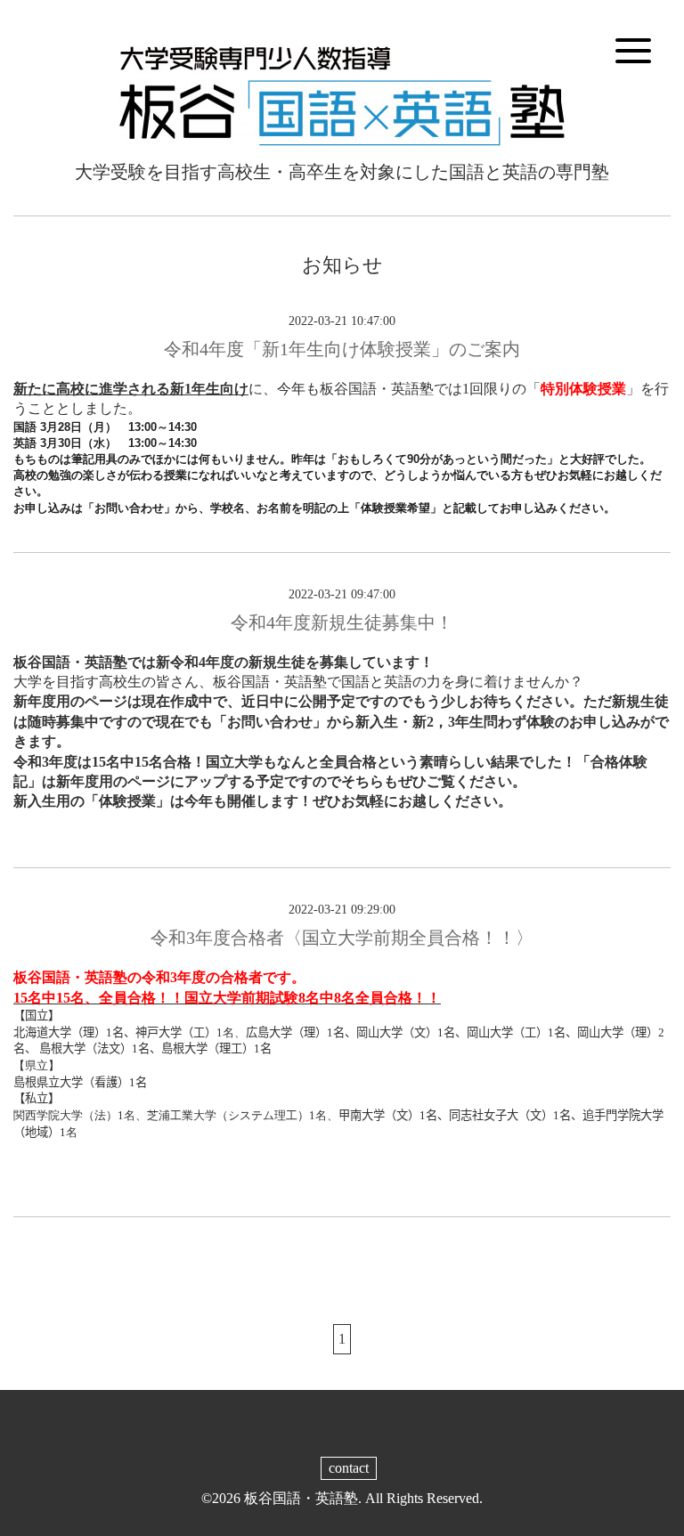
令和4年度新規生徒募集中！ (342, 622)
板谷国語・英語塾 (301, 1498)
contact (349, 1467)
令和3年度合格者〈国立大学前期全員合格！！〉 (342, 937)
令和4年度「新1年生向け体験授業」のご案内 (342, 349)
